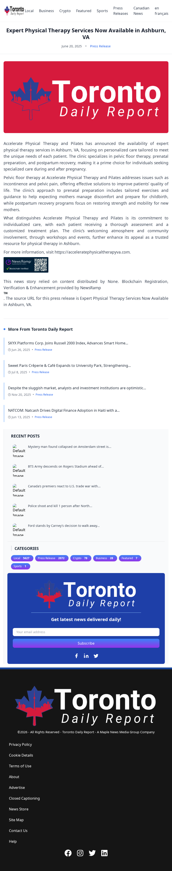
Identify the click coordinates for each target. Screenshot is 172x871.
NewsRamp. (52, 293)
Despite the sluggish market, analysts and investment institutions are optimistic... (77, 387)
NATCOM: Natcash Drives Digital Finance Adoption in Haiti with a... (64, 410)
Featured (83, 10)
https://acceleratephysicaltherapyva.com (92, 252)
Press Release (100, 46)
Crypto (65, 10)
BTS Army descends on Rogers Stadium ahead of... (66, 466)
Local (29, 10)
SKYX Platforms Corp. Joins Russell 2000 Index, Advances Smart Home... (68, 343)
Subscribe (86, 643)
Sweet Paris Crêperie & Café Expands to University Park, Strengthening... (69, 365)
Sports (102, 10)
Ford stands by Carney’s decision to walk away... (64, 525)
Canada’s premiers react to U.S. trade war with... (64, 486)
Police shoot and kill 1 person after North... (60, 506)
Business (46, 10)
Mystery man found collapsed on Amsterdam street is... (69, 446)
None (113, 281)
